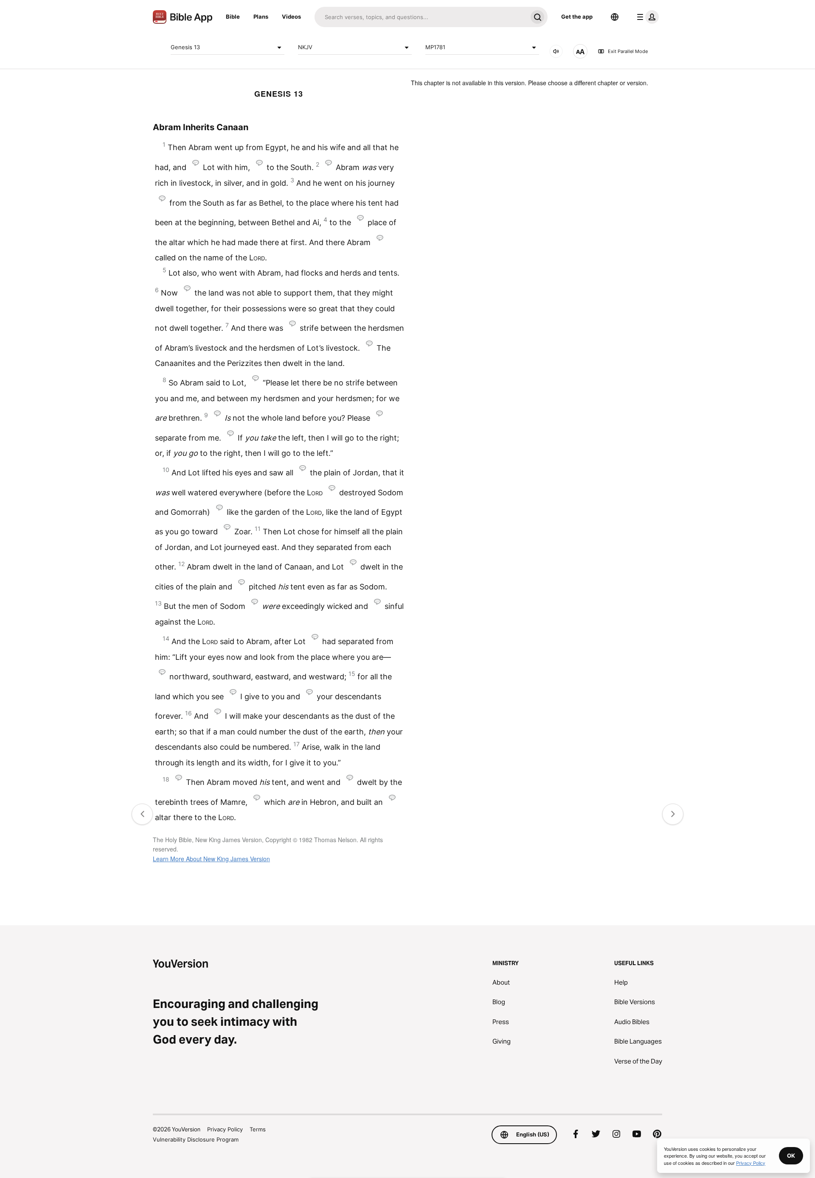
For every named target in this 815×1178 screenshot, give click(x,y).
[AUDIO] (556, 51)
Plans (260, 16)
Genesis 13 (185, 47)
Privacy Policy (225, 1129)
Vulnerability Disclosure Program (196, 1139)
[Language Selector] (614, 16)
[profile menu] (646, 16)
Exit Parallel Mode (628, 51)
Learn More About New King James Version (211, 858)
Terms (258, 1129)
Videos (291, 16)
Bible (233, 16)
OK (791, 1155)
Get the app (577, 16)
